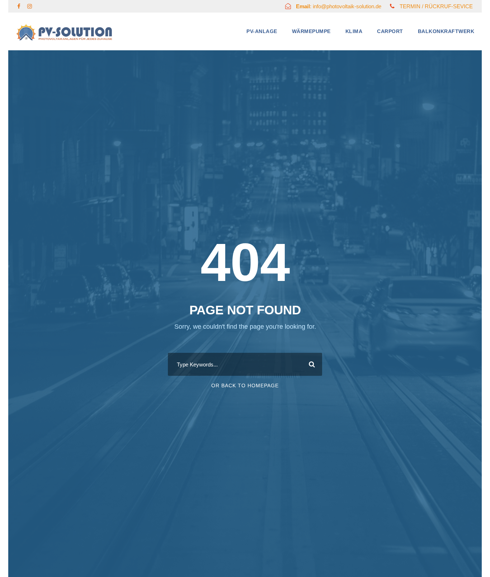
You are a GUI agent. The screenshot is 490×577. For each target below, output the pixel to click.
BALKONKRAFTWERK (446, 31)
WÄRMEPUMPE (311, 31)
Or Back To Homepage (245, 385)
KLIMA (354, 31)
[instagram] (29, 6)
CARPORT (390, 31)
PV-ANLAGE (261, 31)
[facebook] (18, 6)
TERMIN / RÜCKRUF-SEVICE (436, 6)
